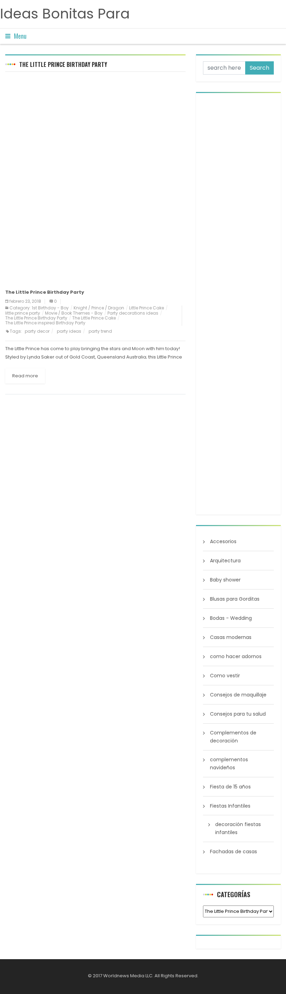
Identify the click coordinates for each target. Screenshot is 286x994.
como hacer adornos (236, 656)
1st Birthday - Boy (50, 308)
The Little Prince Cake (94, 318)
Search (259, 68)
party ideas (69, 331)
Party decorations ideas (132, 313)
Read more (25, 375)
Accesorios (223, 541)
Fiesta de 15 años (230, 786)
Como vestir (225, 675)
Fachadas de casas (233, 851)
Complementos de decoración (233, 736)
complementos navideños (229, 763)
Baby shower (225, 579)
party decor (37, 331)
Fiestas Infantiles (230, 805)
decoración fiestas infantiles (238, 828)
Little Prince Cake (146, 308)
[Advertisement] (95, 127)
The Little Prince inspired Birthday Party (45, 323)
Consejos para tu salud (238, 713)
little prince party (22, 313)
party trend (100, 331)
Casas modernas (230, 637)
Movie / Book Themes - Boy (74, 313)
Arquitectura (225, 560)
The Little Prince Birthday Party (36, 318)
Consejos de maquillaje (238, 694)
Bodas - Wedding (231, 618)
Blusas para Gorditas (234, 598)
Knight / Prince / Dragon (99, 308)
